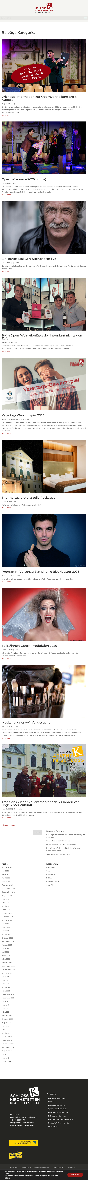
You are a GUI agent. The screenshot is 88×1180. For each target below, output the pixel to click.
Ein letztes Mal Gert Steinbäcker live (29, 259)
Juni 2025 (5, 899)
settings (7, 1178)
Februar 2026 (7, 885)
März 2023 (6, 959)
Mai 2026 (5, 874)
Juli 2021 (5, 1001)
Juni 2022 (5, 980)
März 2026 (6, 881)
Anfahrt (72, 1167)
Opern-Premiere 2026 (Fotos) (24, 179)
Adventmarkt (53, 1126)
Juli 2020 (5, 1026)
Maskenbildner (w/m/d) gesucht (26, 722)
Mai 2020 (5, 1030)
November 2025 (8, 889)
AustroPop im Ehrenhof (58, 1112)
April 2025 (6, 906)
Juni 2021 (5, 1005)
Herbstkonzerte (52, 881)
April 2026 (6, 878)
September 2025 (8, 892)
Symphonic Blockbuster (58, 1109)
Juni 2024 (6, 927)
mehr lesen (6, 115)
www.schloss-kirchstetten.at (22, 1125)
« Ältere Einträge (8, 825)
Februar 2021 (7, 1016)
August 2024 (7, 920)
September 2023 (8, 941)
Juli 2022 (5, 977)
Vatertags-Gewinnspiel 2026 (23, 415)
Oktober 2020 (7, 1019)
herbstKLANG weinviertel (58, 1123)
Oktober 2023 (7, 938)
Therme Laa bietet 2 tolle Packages (28, 497)
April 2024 (6, 934)
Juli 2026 (5, 871)
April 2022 (6, 987)
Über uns (14, 1167)
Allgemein (17, 419)
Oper (15, 104)
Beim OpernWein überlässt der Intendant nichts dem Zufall (42, 337)
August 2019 (7, 1051)
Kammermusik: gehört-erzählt (60, 1119)
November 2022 (8, 970)
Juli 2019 (5, 1054)
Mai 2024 (5, 931)
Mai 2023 (5, 952)
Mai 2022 (5, 984)
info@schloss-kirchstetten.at (22, 1123)
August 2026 (7, 867)
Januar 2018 (6, 1061)
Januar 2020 (7, 1037)
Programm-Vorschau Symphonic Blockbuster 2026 (40, 571)
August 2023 (7, 945)
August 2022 (7, 973)
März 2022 (6, 991)
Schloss (49, 878)
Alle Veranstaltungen (57, 1098)
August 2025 (7, 896)
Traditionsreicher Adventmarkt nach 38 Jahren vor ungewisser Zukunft (40, 803)
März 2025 (6, 910)
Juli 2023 (5, 948)
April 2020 (6, 1033)
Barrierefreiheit (42, 1167)
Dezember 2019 (8, 1040)
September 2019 (8, 1047)
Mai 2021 (5, 1009)
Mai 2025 (5, 903)
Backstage (50, 874)
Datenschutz (59, 1167)
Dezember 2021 (8, 994)
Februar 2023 (7, 963)
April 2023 (6, 956)
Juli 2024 (5, 924)
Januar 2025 (6, 913)
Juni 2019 (5, 1058)
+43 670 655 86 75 (17, 1120)
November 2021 (8, 998)
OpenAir (15, 263)
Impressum (26, 1167)
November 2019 (8, 1044)
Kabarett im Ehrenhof (57, 1116)
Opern (51, 1102)
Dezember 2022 (8, 966)
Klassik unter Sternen (57, 1105)
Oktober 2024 (7, 917)
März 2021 (6, 1012)
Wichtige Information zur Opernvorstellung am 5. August (39, 98)
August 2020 (7, 1023)
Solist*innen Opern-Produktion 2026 (29, 646)
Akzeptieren (75, 1175)
